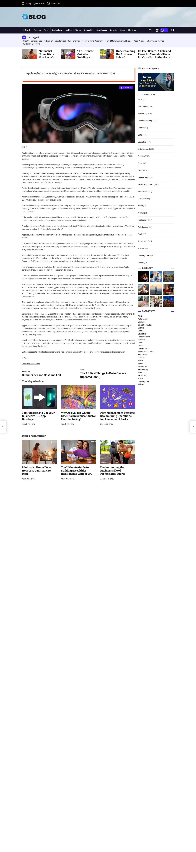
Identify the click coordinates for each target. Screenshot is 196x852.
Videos (141, 263)
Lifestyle (27, 30)
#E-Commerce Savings (154, 41)
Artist (140, 99)
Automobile (89, 30)
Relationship (102, 30)
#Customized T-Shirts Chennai (67, 41)
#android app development (42, 41)
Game (140, 170)
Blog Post (132, 30)
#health (26, 41)
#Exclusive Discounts (31, 44)
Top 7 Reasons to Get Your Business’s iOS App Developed (38, 416)
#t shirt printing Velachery (92, 41)
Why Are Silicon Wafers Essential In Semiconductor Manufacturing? (78, 416)
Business (141, 113)
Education (142, 142)
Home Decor (143, 192)
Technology (57, 30)
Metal (140, 206)
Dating (140, 135)
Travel (46, 30)
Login (122, 30)
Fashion (37, 30)
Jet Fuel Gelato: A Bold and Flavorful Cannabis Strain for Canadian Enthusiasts (154, 54)
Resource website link (31, 364)
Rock (140, 234)
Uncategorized (144, 255)
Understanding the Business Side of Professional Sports (112, 470)
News (140, 213)
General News (143, 177)
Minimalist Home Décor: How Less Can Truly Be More (47, 55)
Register (113, 30)
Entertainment (144, 149)
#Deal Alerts (139, 41)
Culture (141, 128)
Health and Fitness (73, 30)
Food (140, 163)
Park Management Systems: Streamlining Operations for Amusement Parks (117, 416)
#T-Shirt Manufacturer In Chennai (118, 41)
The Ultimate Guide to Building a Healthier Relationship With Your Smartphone (76, 472)
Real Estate (142, 220)
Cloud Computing (145, 121)
